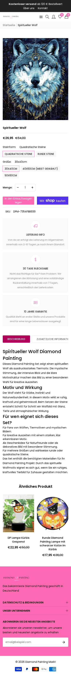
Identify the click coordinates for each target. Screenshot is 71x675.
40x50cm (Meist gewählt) (40, 169)
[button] (66, 17)
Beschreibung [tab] (16, 339)
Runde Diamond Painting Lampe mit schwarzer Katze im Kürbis (18, 543)
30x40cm (11, 169)
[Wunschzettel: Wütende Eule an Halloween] (49, 528)
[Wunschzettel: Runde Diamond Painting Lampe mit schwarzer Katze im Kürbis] (18, 528)
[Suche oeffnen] (47, 17)
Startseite (9, 25)
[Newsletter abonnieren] (64, 642)
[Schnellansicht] (55, 528)
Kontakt (43, 8)
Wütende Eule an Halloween (53, 539)
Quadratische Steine (18, 154)
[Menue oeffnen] (41, 17)
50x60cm (11, 175)
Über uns (28, 8)
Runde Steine (46, 154)
